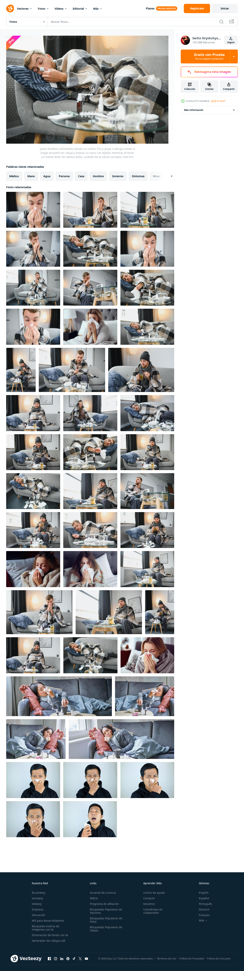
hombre (98, 176)
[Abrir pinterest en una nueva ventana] (67, 958)
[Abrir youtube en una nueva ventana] (86, 958)
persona (64, 176)
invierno (117, 176)
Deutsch (204, 909)
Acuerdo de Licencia (103, 892)
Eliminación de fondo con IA (50, 935)
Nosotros (149, 904)
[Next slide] (168, 176)
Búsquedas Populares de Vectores (106, 911)
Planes (150, 8)
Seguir (231, 42)
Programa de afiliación (104, 904)
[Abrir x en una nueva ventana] (80, 958)
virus (156, 176)
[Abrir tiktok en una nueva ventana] (74, 958)
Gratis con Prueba (209, 56)
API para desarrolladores (48, 920)
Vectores (23, 8)
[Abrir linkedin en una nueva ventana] (61, 958)
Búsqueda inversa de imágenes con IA (45, 927)
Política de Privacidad (191, 958)
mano (31, 176)
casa (81, 176)
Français (204, 915)
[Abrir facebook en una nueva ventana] (49, 958)
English (204, 892)
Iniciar (225, 8)
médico (14, 176)
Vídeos (59, 8)
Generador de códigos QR (48, 940)
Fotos (41, 8)
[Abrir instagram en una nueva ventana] (55, 958)
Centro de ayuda (154, 892)
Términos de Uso (166, 958)
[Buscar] (221, 21)
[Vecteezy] (10, 8)
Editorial (78, 8)
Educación (38, 915)
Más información (193, 110)
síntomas (138, 176)
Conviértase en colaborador (153, 911)
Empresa (37, 909)
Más (96, 8)
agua (46, 176)
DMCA (94, 898)
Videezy (37, 904)
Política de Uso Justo (218, 958)
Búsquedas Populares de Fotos (106, 919)
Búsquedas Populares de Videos (106, 928)
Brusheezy (38, 892)
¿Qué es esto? (218, 101)
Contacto (149, 898)
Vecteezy (37, 898)
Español (204, 898)
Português (205, 904)
